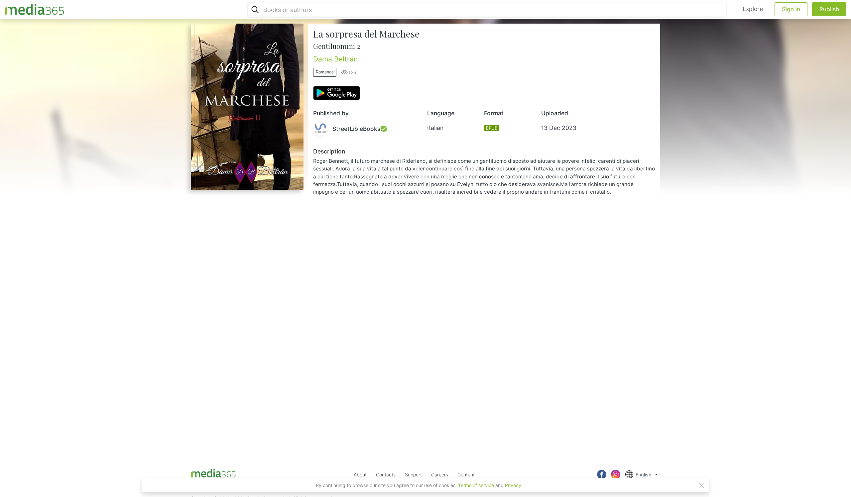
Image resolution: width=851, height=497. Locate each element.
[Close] (701, 485)
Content (466, 474)
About (360, 474)
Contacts (386, 474)
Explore (753, 8)
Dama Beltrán (335, 59)
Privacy (513, 485)
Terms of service (476, 485)
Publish (829, 9)
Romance (325, 71)
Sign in (791, 9)
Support (413, 474)
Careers (439, 474)
